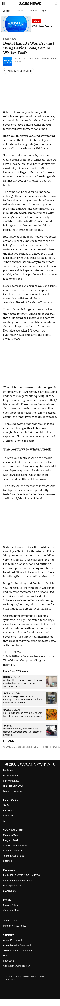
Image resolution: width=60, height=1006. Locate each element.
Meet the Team (11, 835)
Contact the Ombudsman (16, 966)
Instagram (8, 815)
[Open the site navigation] (10, 3)
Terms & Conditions (13, 855)
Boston (6, 10)
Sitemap (7, 861)
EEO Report (9, 891)
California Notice (12, 910)
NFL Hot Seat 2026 (13, 786)
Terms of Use (10, 920)
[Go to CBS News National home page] (30, 3)
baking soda (25, 144)
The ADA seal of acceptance (20, 486)
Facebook (8, 810)
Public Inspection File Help (17, 880)
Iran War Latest (11, 781)
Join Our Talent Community (17, 950)
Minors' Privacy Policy (14, 926)
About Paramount (12, 940)
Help (5, 955)
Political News (10, 775)
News (20, 10)
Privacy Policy (10, 905)
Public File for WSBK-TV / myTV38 (21, 875)
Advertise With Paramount (17, 945)
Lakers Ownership (12, 791)
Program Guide (11, 840)
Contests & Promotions (15, 845)
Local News (9, 38)
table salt (37, 140)
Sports (45, 10)
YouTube (7, 805)
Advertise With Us (12, 850)
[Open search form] (56, 3)
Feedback (8, 961)
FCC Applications (12, 885)
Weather (32, 10)
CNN (11, 741)
